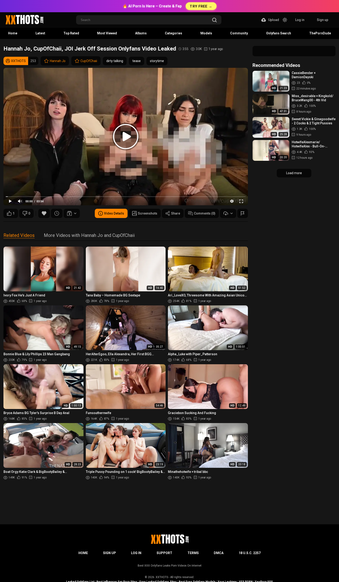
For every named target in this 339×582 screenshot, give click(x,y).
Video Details (114, 213)
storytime (157, 61)
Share (175, 213)
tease (136, 61)
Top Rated (71, 33)
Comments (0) (204, 213)
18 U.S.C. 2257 (250, 553)
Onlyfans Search (278, 33)
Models (206, 33)
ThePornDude (320, 33)
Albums (141, 33)
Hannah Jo (57, 61)
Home (12, 33)
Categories (173, 33)
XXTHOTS (162, 577)
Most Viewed (107, 33)
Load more (294, 173)
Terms (193, 553)
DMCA (218, 553)
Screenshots (147, 213)
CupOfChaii (88, 61)
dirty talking (114, 61)
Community (239, 33)
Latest (40, 33)
